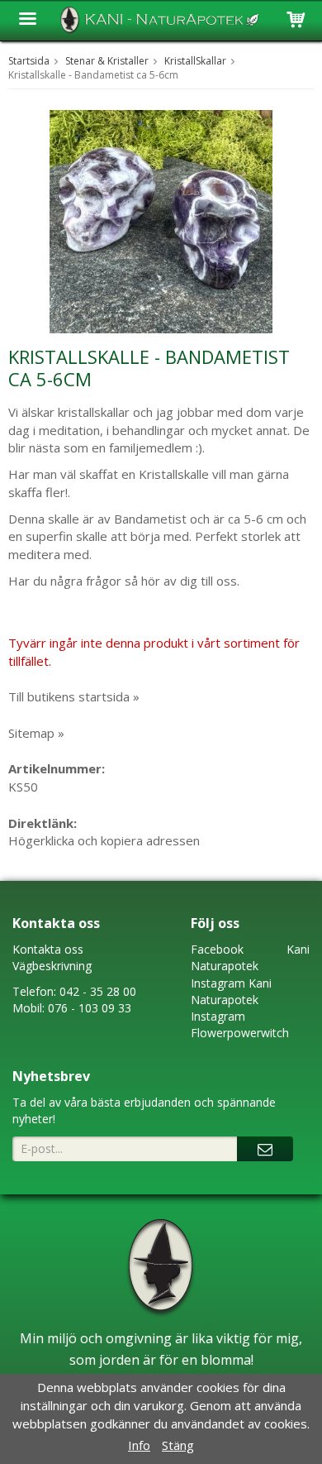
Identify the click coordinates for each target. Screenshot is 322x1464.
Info (139, 1445)
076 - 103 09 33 (89, 1008)
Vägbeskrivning (52, 966)
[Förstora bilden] (161, 220)
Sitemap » (36, 733)
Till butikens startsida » (74, 696)
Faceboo (214, 949)
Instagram (218, 983)
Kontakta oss (47, 949)
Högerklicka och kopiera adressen (104, 840)
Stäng (178, 1445)
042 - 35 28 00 (97, 991)
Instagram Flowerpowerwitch (240, 1024)
